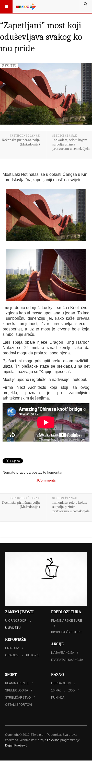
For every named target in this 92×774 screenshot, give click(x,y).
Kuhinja (57, 697)
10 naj (56, 690)
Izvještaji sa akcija (67, 660)
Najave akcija (62, 653)
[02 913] (46, 215)
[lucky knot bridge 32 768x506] (46, 275)
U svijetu (13, 628)
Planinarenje (17, 683)
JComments (46, 480)
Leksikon (53, 740)
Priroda (12, 648)
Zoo (71, 690)
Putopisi (33, 655)
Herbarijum (61, 683)
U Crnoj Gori (16, 620)
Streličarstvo (18, 697)
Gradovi (12, 655)
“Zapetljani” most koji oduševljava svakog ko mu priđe (41, 37)
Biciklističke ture (66, 632)
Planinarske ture (66, 620)
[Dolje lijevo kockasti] (46, 579)
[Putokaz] (26, 6)
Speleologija (16, 690)
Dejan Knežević (16, 745)
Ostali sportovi (18, 704)
